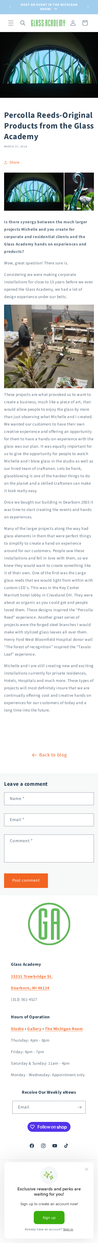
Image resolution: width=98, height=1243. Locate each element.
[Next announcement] (88, 7)
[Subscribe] (79, 1107)
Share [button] (15, 162)
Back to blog (53, 754)
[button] (11, 23)
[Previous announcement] (10, 7)
